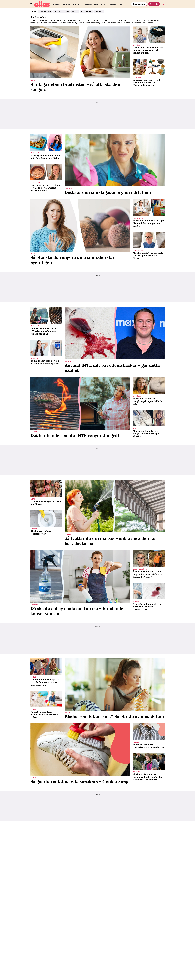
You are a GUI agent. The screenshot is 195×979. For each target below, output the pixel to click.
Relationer (76, 4)
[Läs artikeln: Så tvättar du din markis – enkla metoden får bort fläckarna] (115, 506)
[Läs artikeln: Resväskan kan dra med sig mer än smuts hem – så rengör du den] (149, 34)
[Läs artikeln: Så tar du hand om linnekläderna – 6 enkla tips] (149, 731)
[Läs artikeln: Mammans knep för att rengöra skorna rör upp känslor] (149, 418)
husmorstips (125, 23)
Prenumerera (139, 4)
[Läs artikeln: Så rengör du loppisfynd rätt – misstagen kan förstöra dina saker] (149, 67)
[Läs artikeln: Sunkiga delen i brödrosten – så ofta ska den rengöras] (80, 52)
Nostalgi (75, 11)
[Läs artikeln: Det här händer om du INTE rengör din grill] (80, 403)
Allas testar (99, 11)
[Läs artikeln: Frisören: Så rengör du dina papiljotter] (46, 488)
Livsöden (56, 4)
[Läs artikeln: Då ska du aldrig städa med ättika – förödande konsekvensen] (80, 576)
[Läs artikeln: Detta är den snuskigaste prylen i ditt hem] (115, 160)
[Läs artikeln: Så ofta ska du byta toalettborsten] (46, 518)
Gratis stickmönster (61, 11)
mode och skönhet (140, 569)
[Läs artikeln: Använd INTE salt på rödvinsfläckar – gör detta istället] (115, 333)
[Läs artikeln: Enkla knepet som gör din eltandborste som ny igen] (46, 348)
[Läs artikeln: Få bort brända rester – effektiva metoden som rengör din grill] (46, 315)
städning (34, 529)
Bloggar (103, 4)
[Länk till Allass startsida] (42, 4)
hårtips (33, 499)
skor (135, 428)
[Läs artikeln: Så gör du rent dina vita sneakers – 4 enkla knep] (80, 749)
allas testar (35, 183)
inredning (137, 772)
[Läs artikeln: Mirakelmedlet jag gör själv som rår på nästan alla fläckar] (149, 240)
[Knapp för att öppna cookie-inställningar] (163, 4)
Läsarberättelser (45, 11)
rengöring (34, 81)
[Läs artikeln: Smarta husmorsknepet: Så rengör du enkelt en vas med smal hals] (46, 666)
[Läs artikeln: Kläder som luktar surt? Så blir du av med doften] (115, 684)
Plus (120, 4)
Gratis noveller (86, 11)
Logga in (154, 4)
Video (95, 4)
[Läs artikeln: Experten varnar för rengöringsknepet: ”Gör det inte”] (149, 385)
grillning (34, 432)
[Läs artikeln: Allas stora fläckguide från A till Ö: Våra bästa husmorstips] (149, 591)
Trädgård (66, 4)
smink (32, 254)
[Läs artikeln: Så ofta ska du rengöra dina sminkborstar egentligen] (80, 225)
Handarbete (87, 4)
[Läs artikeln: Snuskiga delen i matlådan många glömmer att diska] (46, 142)
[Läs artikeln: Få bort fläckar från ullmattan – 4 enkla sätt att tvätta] (46, 699)
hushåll (136, 601)
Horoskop (113, 4)
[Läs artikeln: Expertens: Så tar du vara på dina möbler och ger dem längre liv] (149, 207)
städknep (112, 23)
